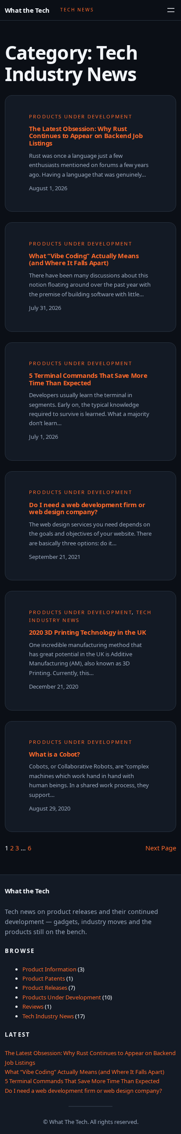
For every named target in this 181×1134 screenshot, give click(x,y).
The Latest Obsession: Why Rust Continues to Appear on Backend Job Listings (85, 136)
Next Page (160, 847)
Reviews (32, 1006)
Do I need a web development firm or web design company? (87, 508)
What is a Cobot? (54, 754)
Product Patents (43, 978)
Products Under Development (80, 116)
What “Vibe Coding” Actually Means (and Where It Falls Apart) (83, 259)
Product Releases (44, 988)
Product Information (49, 969)
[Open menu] (171, 10)
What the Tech (27, 10)
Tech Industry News (48, 1016)
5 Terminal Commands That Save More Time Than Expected (88, 379)
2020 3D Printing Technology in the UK (87, 632)
